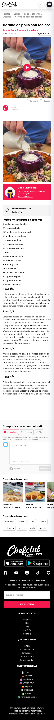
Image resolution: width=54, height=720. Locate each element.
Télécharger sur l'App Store (14, 563)
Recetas (6, 13)
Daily (27, 626)
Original (27, 619)
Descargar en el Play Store (38, 563)
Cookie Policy (29, 713)
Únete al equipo (27, 656)
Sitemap (41, 713)
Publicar (45, 468)
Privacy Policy (15, 713)
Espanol (28, 686)
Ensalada (7, 16)
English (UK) (28, 679)
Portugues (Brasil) (29, 697)
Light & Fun (27, 630)
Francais (28, 672)
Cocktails (27, 633)
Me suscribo (27, 604)
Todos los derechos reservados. (27, 710)
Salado (17, 13)
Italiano (28, 693)
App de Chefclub (27, 649)
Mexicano (28, 689)
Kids (27, 623)
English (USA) (28, 682)
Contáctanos (27, 653)
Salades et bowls (32, 13)
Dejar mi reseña (44, 34)
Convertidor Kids (27, 660)
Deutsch (28, 675)
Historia (27, 645)
